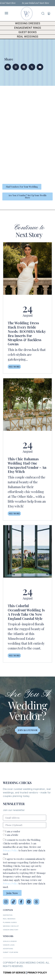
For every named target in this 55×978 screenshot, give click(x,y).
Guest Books (27, 32)
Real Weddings (27, 36)
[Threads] (36, 902)
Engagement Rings (27, 27)
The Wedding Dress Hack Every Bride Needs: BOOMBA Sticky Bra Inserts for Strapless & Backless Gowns (27, 333)
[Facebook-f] (21, 902)
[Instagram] (6, 902)
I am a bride (11, 834)
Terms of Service (14, 972)
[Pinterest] (29, 902)
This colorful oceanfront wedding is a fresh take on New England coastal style (26, 612)
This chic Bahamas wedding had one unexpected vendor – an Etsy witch (27, 465)
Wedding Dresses (27, 23)
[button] (7, 67)
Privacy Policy (10, 850)
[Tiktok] (13, 902)
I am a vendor (12, 831)
